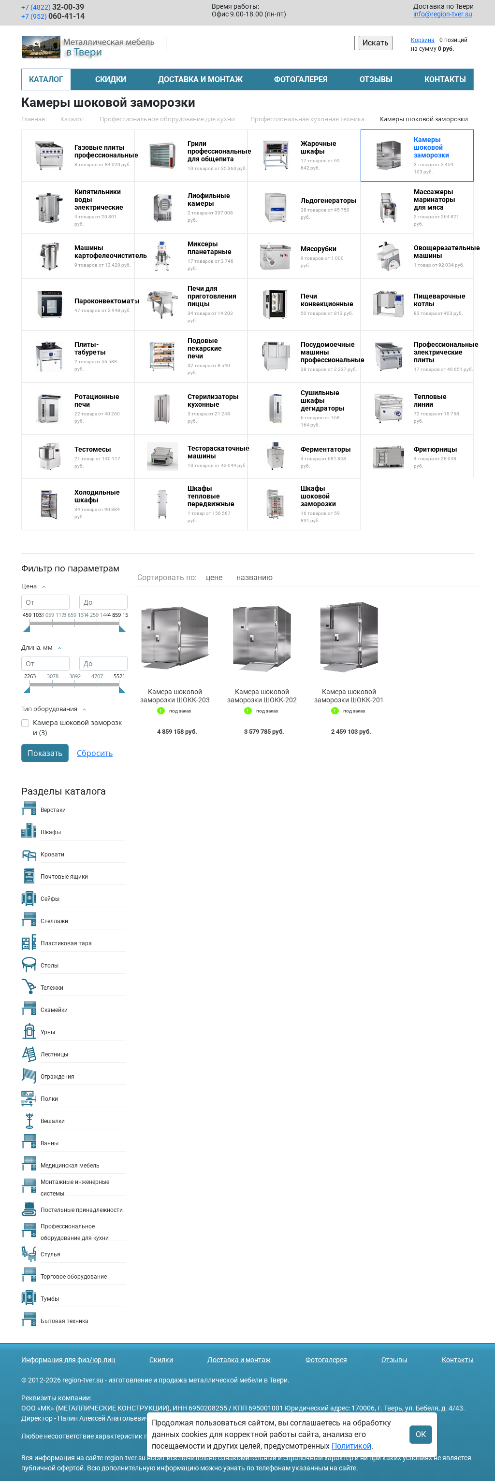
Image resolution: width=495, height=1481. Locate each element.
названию (254, 577)
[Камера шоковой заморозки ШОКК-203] (175, 637)
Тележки (52, 987)
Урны (48, 1032)
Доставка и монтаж (200, 79)
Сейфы (50, 899)
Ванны (49, 1143)
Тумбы (50, 1299)
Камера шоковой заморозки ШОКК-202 (262, 696)
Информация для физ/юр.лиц (68, 1360)
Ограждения (57, 1076)
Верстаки (53, 810)
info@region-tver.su (442, 14)
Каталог (46, 79)
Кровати (52, 854)
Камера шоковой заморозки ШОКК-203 (175, 696)
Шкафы (51, 832)
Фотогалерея (301, 79)
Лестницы (54, 1054)
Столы (49, 965)
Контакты (445, 79)
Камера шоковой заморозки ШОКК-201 (349, 696)
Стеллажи (54, 921)
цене (214, 577)
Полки (49, 1099)
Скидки (110, 79)
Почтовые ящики (64, 876)
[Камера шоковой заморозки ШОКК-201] (349, 637)
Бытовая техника (64, 1321)
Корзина (423, 40)
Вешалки (53, 1121)
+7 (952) (53, 16)
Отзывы (376, 79)
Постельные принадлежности (82, 1210)
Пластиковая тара (66, 943)
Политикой (351, 1446)
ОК (421, 1434)
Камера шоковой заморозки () (77, 727)
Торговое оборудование (74, 1276)
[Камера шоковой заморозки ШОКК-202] (262, 637)
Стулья (50, 1254)
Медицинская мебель (70, 1165)
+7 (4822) (52, 7)
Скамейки (54, 1010)
